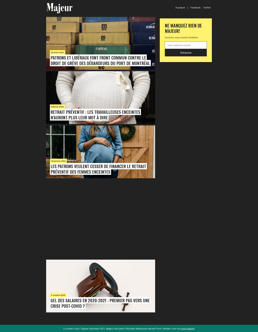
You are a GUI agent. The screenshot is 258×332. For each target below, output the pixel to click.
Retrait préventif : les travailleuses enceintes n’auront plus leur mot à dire (95, 115)
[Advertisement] (101, 218)
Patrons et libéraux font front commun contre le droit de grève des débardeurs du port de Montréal (100, 60)
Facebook (195, 7)
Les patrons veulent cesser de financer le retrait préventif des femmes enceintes (98, 169)
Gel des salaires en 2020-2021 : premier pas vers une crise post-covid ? (100, 303)
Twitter (207, 7)
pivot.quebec (187, 328)
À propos (180, 7)
